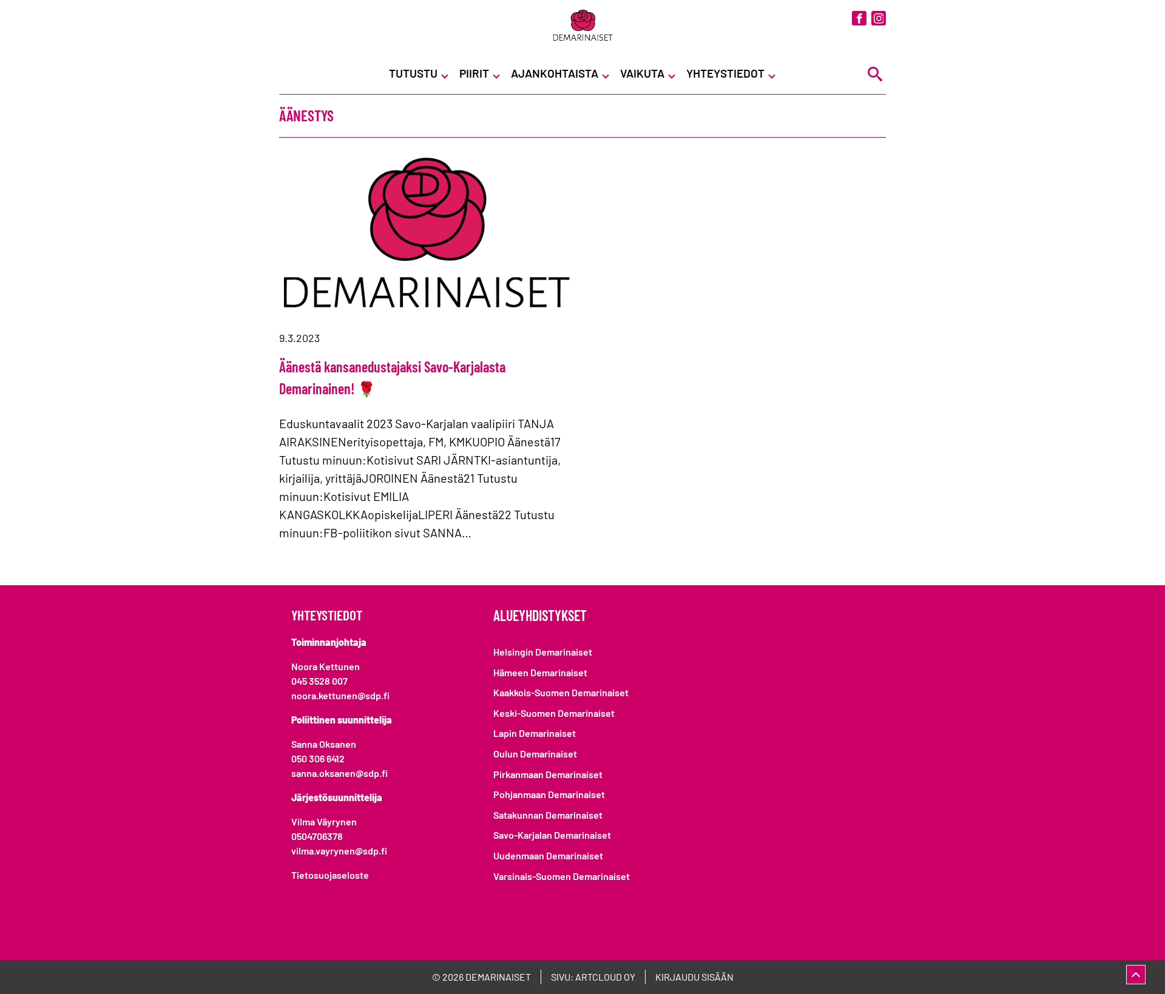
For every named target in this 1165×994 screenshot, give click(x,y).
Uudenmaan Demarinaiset (548, 855)
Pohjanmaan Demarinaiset (549, 794)
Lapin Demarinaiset (534, 733)
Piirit (474, 73)
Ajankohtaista (554, 73)
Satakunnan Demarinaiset (548, 815)
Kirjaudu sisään (694, 976)
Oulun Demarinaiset (535, 753)
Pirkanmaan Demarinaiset (548, 774)
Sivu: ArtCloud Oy (593, 976)
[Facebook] (859, 18)
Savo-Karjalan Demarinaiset (552, 835)
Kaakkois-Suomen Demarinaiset (561, 692)
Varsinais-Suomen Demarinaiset (561, 876)
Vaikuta (642, 73)
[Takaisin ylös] (1136, 974)
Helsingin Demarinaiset (542, 651)
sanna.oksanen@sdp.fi (339, 773)
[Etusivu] (582, 26)
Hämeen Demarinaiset (540, 672)
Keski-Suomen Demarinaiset (554, 713)
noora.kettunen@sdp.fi (340, 695)
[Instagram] (878, 18)
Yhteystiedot (725, 73)
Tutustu (413, 73)
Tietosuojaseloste (330, 875)
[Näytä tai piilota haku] (875, 73)
